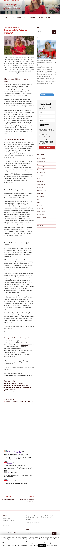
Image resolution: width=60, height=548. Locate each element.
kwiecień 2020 (41, 172)
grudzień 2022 (41, 158)
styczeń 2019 (40, 208)
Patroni (41, 17)
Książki (19, 17)
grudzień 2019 (41, 184)
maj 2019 (39, 199)
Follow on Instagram (47, 94)
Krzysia (17, 27)
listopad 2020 (41, 170)
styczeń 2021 (40, 167)
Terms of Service (42, 143)
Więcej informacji (51, 545)
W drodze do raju (9, 391)
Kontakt (48, 17)
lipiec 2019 (40, 193)
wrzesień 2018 (41, 220)
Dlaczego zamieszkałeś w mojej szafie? (16, 385)
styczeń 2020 (41, 181)
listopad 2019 (40, 187)
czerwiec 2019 (41, 196)
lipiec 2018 (40, 226)
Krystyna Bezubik (12, 401)
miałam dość (24, 345)
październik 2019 (41, 190)
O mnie (12, 17)
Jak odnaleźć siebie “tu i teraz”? (14, 383)
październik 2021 (41, 164)
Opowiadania (10, 399)
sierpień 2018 (40, 223)
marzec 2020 (40, 175)
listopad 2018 (40, 214)
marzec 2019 (40, 202)
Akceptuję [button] (42, 545)
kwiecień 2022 (41, 161)
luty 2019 (39, 205)
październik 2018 (41, 217)
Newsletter (32, 17)
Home (5, 17)
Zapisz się (47, 147)
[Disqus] (19, 426)
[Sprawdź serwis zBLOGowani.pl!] (12, 532)
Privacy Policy (49, 142)
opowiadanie (23, 401)
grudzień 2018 (41, 211)
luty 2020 (39, 178)
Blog (25, 17)
